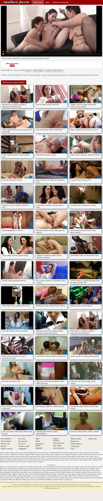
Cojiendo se (15, 474)
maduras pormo (76, 456)
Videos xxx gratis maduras (69, 474)
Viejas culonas (46, 469)
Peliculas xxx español (5, 467)
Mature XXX (53, 470)
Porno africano (63, 469)
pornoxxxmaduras (56, 460)
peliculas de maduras (5, 460)
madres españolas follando (51, 452)
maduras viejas (28, 458)
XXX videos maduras (55, 467)
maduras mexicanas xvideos (32, 456)
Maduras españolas (53, 479)
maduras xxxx (36, 458)
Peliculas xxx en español (21, 470)
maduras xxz (44, 458)
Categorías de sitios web (60, 2)
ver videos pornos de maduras (35, 462)
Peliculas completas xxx (46, 474)
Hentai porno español (93, 478)
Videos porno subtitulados (32, 474)
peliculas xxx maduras (18, 460)
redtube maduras (74, 460)
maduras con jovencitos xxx (11, 454)
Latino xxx (47, 467)
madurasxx (57, 458)
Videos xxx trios (55, 469)
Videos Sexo (19, 472)
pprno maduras (65, 460)
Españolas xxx (70, 472)
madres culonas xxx (38, 452)
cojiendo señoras (14, 452)
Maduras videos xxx (16, 2)
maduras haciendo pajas (84, 454)
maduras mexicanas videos (17, 456)
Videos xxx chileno (81, 470)
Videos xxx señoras (7, 476)
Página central (38, 2)
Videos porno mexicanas (6, 469)
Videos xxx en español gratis (75, 467)
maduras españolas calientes (54, 71)
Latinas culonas (29, 478)
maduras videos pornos (6, 458)
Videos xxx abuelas (97, 467)
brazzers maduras (5, 452)
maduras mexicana (5, 456)
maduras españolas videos (42, 454)
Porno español (38, 478)
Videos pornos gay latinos (34, 476)
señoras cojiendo (92, 460)
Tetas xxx (39, 470)
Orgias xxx (22, 474)
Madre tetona (68, 476)
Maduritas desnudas (47, 476)
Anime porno (52, 478)
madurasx (50, 458)
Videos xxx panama (88, 472)
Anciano (28, 71)
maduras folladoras (55, 454)
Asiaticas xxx (68, 479)
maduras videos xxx (18, 458)
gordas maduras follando (26, 452)
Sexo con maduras (29, 467)
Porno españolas (60, 478)
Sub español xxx (78, 472)
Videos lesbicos (88, 467)
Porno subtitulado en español (8, 472)
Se (90, 476)
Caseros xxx (64, 467)
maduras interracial (97, 454)
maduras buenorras (88, 452)
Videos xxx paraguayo (18, 467)
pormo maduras (36, 460)
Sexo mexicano (30, 469)
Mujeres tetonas (95, 469)
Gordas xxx (87, 469)
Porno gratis (46, 470)
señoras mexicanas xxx (11, 462)
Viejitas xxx (75, 476)
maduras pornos (85, 456)
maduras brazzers (78, 452)
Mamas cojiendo (79, 469)
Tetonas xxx (62, 479)
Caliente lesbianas (38, 71)
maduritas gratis (76, 458)
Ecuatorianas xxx (38, 472)
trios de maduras (22, 462)
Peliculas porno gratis (49, 472)
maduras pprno (94, 456)
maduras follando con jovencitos (69, 454)
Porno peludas (96, 470)
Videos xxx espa (57, 474)
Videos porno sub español (7, 470)
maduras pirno (59, 456)
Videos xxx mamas (71, 470)
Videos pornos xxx (28, 479)
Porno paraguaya (61, 470)
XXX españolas (8, 474)
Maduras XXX (44, 479)
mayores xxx (84, 458)
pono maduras (28, 460)
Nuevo (47, 2)
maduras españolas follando (27, 454)
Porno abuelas (38, 469)
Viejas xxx (89, 470)
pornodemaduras (45, 460)
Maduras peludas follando (20, 476)
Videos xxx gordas (61, 472)
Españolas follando (20, 478)
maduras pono (67, 456)
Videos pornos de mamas (72, 478)
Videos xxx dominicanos (20, 469)
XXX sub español (32, 470)
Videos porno (71, 469)
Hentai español (83, 478)
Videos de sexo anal (28, 472)
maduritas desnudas (65, 458)
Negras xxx (45, 478)
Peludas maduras (9, 478)
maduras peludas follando (48, 456)
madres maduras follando (66, 452)
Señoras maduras (39, 467)
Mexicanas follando (84, 476)
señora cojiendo (84, 460)
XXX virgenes (19, 479)
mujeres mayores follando (95, 458)
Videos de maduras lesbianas (85, 474)
